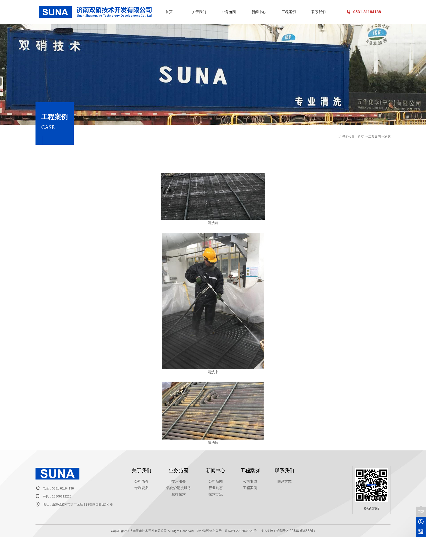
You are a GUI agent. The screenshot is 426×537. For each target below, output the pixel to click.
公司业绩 (250, 481)
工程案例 (289, 12)
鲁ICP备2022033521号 (241, 530)
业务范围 (229, 12)
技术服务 (179, 481)
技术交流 (216, 494)
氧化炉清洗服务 (178, 488)
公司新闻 (216, 481)
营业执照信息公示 (209, 530)
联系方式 (284, 481)
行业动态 (216, 488)
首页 (169, 12)
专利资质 (141, 488)
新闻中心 (259, 12)
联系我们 (319, 12)
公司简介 (141, 481)
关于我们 (199, 12)
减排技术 (179, 494)
